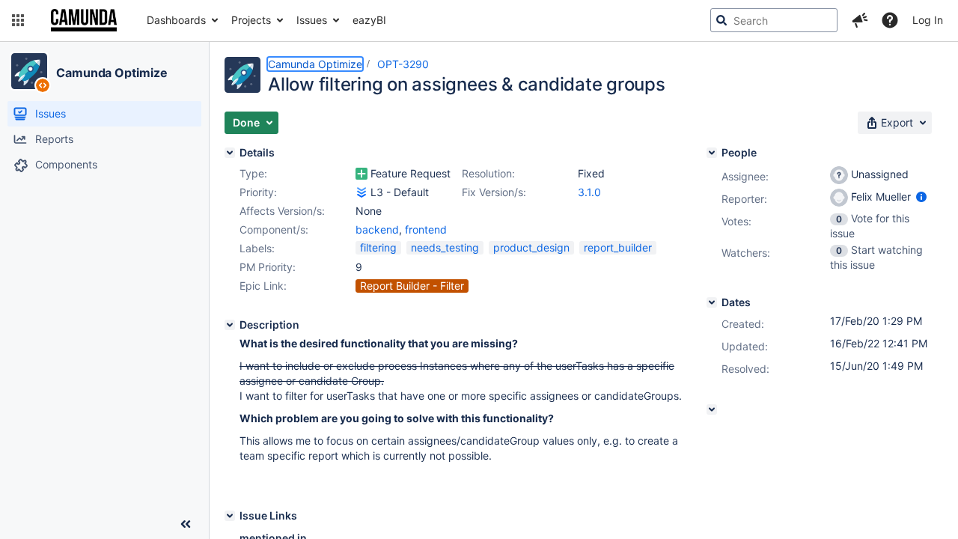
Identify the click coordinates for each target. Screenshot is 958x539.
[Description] (230, 325)
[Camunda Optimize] (29, 71)
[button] (17, 20)
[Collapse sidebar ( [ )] (185, 524)
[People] (712, 152)
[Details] (230, 152)
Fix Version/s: (494, 192)
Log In (927, 19)
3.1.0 (589, 192)
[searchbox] (774, 20)
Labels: (257, 248)
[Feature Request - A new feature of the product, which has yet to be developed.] (361, 174)
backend (377, 229)
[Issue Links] (230, 516)
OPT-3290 (403, 64)
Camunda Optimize (111, 73)
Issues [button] (311, 19)
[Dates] (712, 302)
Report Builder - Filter (412, 285)
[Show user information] (921, 196)
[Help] (890, 20)
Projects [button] (251, 19)
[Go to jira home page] (83, 20)
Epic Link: (263, 285)
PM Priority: (268, 267)
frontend (426, 229)
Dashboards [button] (176, 19)
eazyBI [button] (369, 19)
